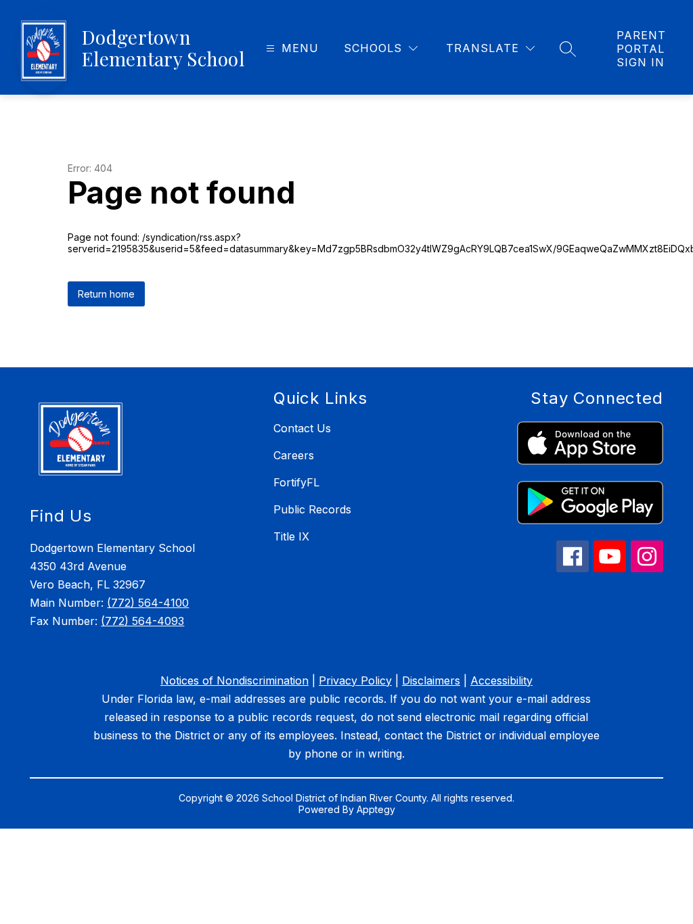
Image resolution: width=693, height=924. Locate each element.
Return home (106, 294)
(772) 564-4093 (142, 621)
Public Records (312, 509)
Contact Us (302, 428)
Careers (293, 455)
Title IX (291, 536)
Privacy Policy (355, 680)
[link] (641, 48)
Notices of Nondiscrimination (234, 680)
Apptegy (376, 809)
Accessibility (501, 680)
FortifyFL (296, 482)
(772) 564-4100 (148, 602)
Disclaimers (431, 680)
